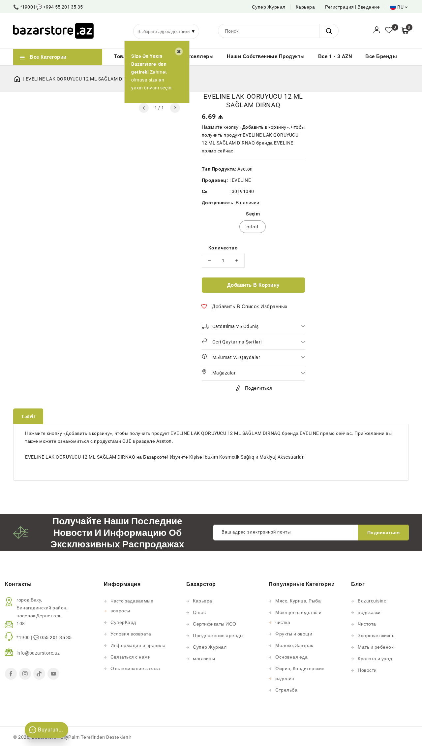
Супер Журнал (269, 7)
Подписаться (383, 532)
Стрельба (286, 690)
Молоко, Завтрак (294, 645)
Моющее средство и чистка (298, 617)
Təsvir (28, 416)
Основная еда (291, 657)
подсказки (369, 612)
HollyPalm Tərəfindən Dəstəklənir (94, 737)
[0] (388, 30)
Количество (223, 247)
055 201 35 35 (56, 637)
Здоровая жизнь (376, 635)
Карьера (305, 7)
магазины (204, 658)
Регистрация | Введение (352, 7)
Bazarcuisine (372, 600)
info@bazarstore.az (38, 653)
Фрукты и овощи (293, 633)
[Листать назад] (144, 108)
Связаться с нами (130, 657)
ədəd (252, 226)
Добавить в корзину (253, 285)
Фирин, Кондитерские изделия (300, 673)
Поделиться (258, 388)
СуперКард (123, 622)
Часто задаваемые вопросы (131, 605)
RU (400, 7)
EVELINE (241, 180)
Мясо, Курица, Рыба (298, 600)
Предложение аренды (218, 635)
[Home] (19, 79)
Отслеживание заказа (135, 668)
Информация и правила (138, 645)
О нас (199, 612)
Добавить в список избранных (250, 306)
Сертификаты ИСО (214, 624)
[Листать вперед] (175, 108)
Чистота (367, 624)
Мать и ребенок (375, 647)
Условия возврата (130, 633)
